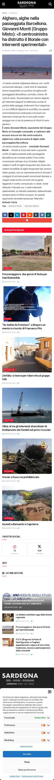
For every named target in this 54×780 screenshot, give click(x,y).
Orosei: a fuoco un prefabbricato (20, 477)
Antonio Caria (15, 206)
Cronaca (8, 471)
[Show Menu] (3, 4)
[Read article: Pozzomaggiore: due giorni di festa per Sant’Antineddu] (27, 253)
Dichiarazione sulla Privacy (32, 776)
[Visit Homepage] (27, 4)
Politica (8, 420)
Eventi (7, 268)
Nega (27, 762)
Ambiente (13, 13)
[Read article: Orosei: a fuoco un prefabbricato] (27, 456)
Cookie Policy (15, 776)
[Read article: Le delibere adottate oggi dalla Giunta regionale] (8, 617)
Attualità (9, 370)
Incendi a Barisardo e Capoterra (20, 524)
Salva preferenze (27, 770)
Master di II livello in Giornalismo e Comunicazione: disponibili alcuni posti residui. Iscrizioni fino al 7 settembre (24, 600)
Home (4, 13)
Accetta (27, 754)
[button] (49, 691)
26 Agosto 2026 (10, 282)
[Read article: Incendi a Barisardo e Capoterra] (27, 503)
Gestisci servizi (26, 746)
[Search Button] (50, 4)
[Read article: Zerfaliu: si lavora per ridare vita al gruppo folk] (27, 354)
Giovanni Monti (32, 206)
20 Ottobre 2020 (8, 51)
